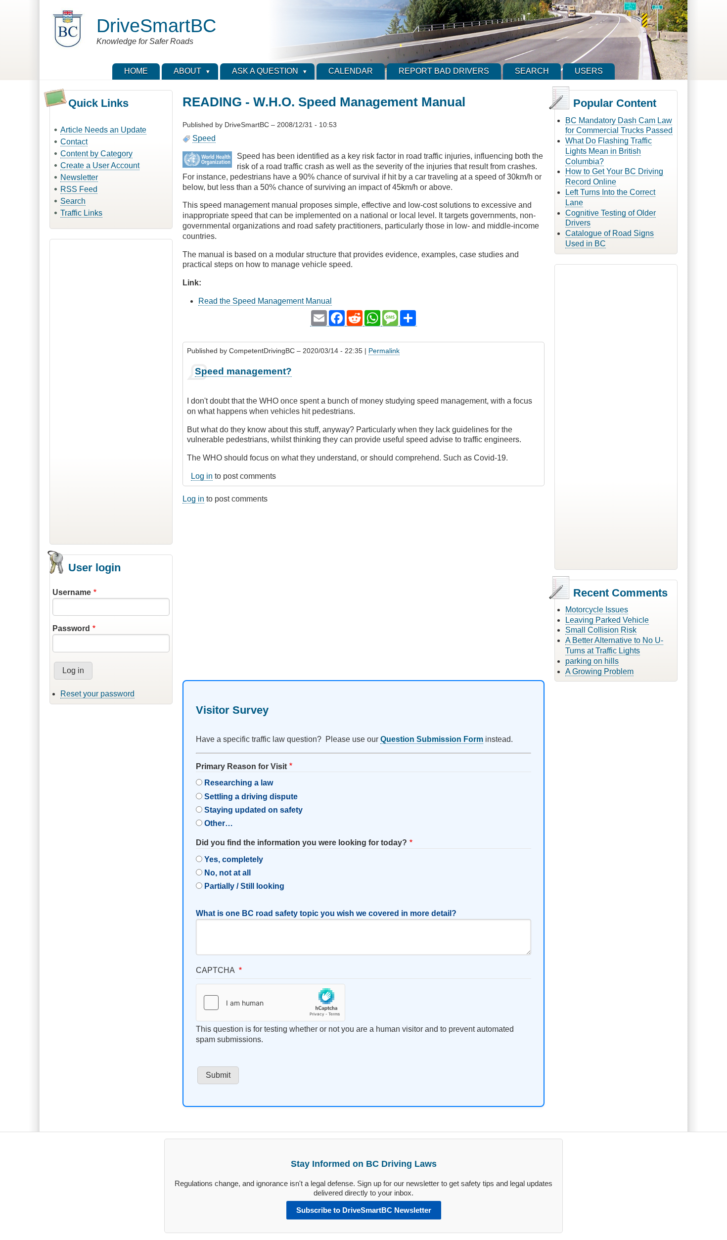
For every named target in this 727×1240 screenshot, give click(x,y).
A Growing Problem (599, 671)
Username (71, 592)
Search (73, 201)
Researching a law (238, 783)
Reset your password (97, 693)
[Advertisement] (111, 390)
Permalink (384, 351)
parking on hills (592, 661)
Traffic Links (81, 213)
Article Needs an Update (103, 130)
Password (71, 628)
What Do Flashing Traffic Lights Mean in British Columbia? (608, 151)
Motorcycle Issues (596, 609)
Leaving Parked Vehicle (607, 620)
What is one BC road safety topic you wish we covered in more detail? (326, 913)
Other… (218, 823)
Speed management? (243, 371)
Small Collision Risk (600, 630)
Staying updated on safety (253, 810)
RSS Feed (78, 189)
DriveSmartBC (156, 25)
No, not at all (227, 873)
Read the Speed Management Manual (265, 301)
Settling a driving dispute (251, 796)
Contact (74, 142)
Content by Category (96, 153)
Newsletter (79, 177)
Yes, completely (233, 859)
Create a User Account (99, 165)
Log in (202, 476)
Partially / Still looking (244, 886)
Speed (204, 138)
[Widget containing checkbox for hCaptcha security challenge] (270, 1002)
